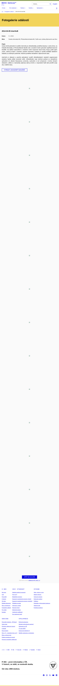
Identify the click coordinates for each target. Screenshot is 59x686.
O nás (4, 589)
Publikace (36, 601)
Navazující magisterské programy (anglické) (22, 601)
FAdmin (26, 649)
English (55, 4)
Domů (39, 649)
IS (3, 649)
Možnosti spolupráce (23, 622)
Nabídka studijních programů (18, 592)
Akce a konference (6, 605)
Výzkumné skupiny (38, 596)
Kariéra (5, 619)
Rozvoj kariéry (5, 630)
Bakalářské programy (17, 596)
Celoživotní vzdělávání (17, 612)
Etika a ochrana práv (6, 635)
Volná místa (4, 624)
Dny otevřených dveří (17, 614)
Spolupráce (23, 619)
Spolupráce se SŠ (23, 626)
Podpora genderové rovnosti (8, 637)
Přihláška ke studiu (16, 603)
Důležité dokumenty (6, 603)
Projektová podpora (38, 607)
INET (8, 649)
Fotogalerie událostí (6, 607)
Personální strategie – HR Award (9, 622)
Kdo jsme (4, 592)
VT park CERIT (22, 628)
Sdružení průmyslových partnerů (26, 624)
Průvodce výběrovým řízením (8, 626)
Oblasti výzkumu (37, 594)
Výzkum (36, 589)
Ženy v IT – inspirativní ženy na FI (9, 633)
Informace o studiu (16, 605)
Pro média (4, 609)
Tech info (19, 649)
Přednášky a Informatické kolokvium (42, 603)
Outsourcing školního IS (24, 630)
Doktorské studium (16, 609)
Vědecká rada (37, 605)
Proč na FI (14, 594)
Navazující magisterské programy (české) (21, 599)
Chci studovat (18, 589)
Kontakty (4, 612)
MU (13, 649)
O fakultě (4, 628)
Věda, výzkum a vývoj (39, 592)
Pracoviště (4, 596)
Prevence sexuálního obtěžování (9, 639)
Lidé (3, 594)
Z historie (4, 599)
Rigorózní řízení (16, 607)
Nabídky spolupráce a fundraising (26, 633)
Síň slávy (4, 601)
